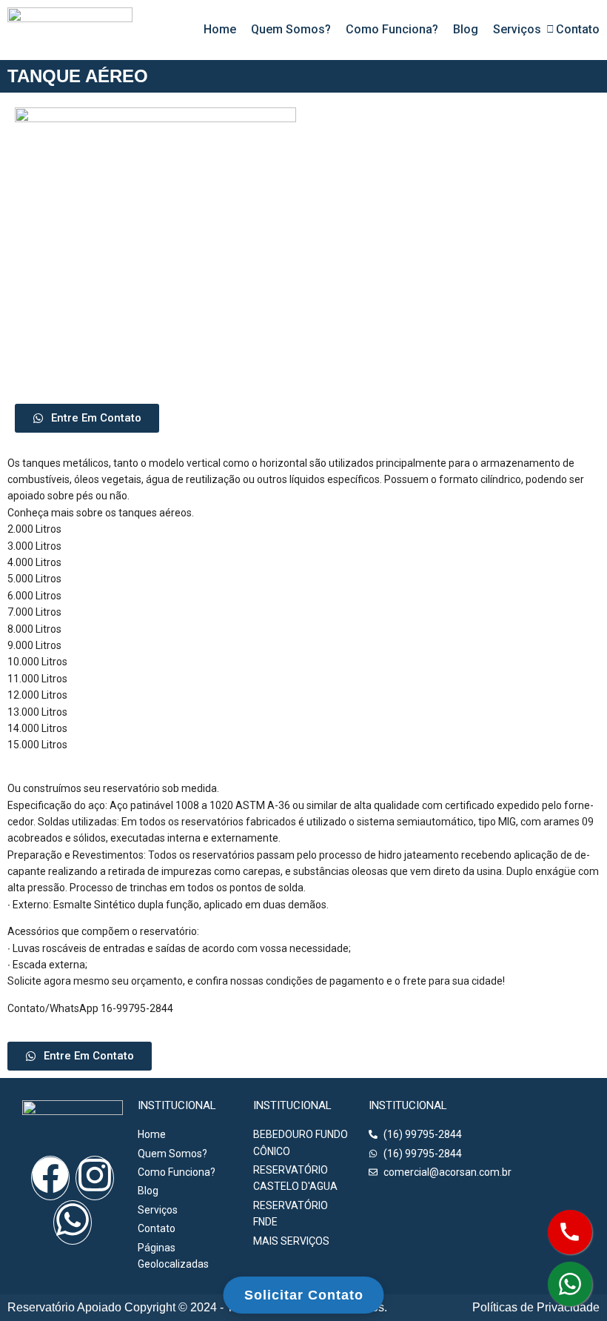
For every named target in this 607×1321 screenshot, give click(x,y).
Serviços (517, 29)
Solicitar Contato (303, 1295)
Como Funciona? (392, 29)
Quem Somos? (291, 29)
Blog (465, 29)
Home (220, 29)
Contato (578, 29)
